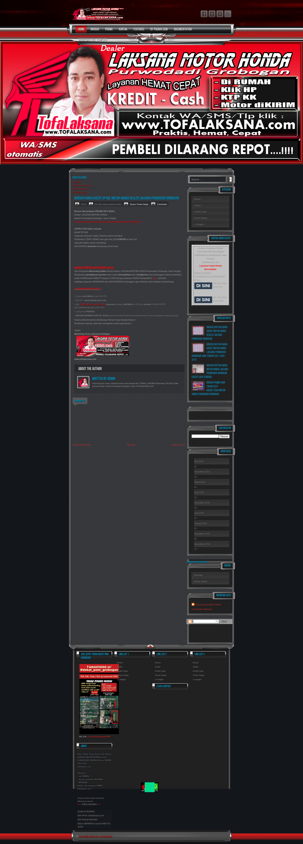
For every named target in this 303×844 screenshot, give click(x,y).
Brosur (133, 204)
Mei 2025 (198, 461)
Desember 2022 (202, 472)
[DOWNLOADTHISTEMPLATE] (92, 41)
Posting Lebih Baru (82, 445)
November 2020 (202, 503)
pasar (155, 278)
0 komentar (162, 204)
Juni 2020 (199, 513)
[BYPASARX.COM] (158, 31)
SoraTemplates (106, 836)
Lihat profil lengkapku (202, 609)
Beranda (77, 182)
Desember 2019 (202, 534)
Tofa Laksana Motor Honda (208, 604)
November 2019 (202, 544)
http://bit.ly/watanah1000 (98, 737)
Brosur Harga (200, 581)
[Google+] (219, 14)
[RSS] (227, 14)
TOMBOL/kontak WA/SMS (92, 304)
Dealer (197, 205)
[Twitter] (212, 14)
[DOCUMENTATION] (182, 31)
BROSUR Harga (80, 189)
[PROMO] (108, 31)
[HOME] (80, 31)
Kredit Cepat (200, 212)
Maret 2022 (199, 482)
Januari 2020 (200, 523)
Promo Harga (142, 204)
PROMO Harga (80, 192)
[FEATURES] (138, 31)
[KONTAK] (122, 31)
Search (229, 179)
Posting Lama (178, 445)
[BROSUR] (94, 31)
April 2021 (199, 492)
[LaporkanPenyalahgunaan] (196, 562)
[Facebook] (204, 14)
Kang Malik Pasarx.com (89, 836)
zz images (199, 224)
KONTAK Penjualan (82, 185)
